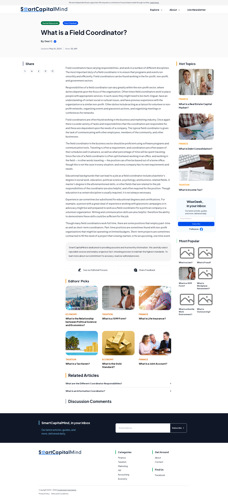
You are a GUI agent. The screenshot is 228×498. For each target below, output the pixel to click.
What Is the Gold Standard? (112, 365)
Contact (159, 461)
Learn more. (154, 3)
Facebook (160, 475)
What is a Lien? (186, 262)
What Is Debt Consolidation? (195, 148)
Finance (143, 314)
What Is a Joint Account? (153, 363)
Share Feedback (147, 270)
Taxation (107, 314)
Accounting (123, 474)
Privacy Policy (44, 494)
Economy (71, 314)
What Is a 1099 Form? (114, 318)
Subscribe (196, 224)
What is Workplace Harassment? (203, 286)
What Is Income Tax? (191, 189)
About (158, 457)
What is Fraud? (204, 262)
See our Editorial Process (95, 270)
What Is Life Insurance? (152, 318)
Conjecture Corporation (66, 490)
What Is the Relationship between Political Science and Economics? (81, 322)
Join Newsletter (196, 9)
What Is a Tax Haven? (78, 363)
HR (119, 470)
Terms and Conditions (59, 494)
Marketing (123, 466)
